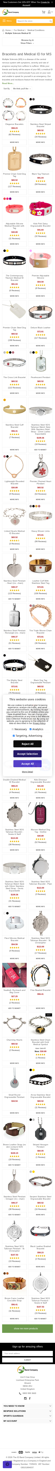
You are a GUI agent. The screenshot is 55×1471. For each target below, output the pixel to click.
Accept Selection (27, 753)
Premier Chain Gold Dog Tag (14, 175)
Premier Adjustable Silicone (40, 276)
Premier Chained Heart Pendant (40, 482)
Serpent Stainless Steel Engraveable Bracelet (40, 1197)
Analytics (37, 729)
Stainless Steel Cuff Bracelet (15, 426)
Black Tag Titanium (40, 174)
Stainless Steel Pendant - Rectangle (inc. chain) (15, 631)
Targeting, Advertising (29, 735)
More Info (14, 142)
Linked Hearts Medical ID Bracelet (14, 532)
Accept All (27, 763)
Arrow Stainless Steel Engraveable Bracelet (40, 1096)
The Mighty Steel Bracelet (14, 681)
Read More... (8, 83)
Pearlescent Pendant (40, 377)
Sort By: (7, 89)
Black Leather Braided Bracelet (40, 1247)
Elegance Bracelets (14, 124)
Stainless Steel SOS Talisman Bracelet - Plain (40, 882)
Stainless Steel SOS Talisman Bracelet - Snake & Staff (14, 831)
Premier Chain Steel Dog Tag (14, 328)
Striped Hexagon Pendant (40, 1145)
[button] (27, 42)
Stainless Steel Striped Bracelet (40, 125)
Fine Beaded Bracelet (40, 990)
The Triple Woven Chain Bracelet (40, 631)
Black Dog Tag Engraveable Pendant (41, 681)
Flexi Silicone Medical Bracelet (15, 939)
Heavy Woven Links (40, 531)
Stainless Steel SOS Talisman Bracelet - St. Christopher (40, 940)
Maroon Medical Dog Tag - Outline (40, 830)
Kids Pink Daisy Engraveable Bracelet (40, 224)
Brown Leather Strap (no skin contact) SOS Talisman (14, 1146)
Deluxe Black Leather (40, 327)
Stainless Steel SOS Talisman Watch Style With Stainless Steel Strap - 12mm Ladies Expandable (40, 429)
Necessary (21, 729)
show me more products (26, 1328)
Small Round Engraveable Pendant (15, 1096)
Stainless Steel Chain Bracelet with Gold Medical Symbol (40, 1042)
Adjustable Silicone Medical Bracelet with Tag (14, 225)
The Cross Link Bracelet (14, 377)
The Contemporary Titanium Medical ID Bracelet (14, 277)
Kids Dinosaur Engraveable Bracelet (40, 781)
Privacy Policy (39, 723)
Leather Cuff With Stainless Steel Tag (40, 582)
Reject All (27, 744)
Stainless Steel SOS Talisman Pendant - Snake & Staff (40, 1300)
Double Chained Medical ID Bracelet (14, 781)
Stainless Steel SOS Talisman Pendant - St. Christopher (14, 1248)
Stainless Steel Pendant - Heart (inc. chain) (15, 582)
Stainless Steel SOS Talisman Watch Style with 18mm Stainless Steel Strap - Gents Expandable (14, 886)
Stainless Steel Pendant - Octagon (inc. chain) (15, 1197)
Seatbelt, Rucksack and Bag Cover (14, 991)
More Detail (27, 771)
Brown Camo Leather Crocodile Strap (14, 1299)
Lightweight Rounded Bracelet (14, 482)
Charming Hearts (14, 1040)
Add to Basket (40, 450)
